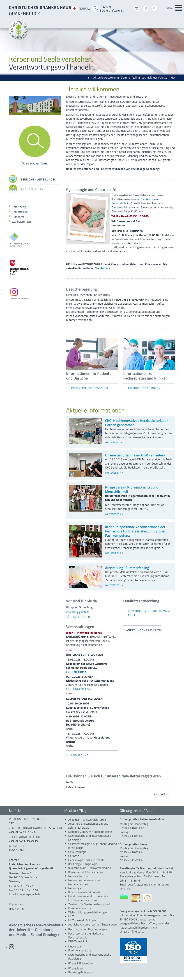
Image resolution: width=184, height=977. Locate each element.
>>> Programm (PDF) (78, 688)
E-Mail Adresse (76, 787)
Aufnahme (17, 217)
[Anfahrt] (145, 9)
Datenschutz (16, 909)
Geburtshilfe (119, 203)
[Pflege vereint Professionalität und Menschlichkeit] (85, 509)
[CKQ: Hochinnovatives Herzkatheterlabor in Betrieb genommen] (85, 442)
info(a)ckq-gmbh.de (77, 612)
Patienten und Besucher (89, 388)
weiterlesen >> (114, 442)
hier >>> (105, 268)
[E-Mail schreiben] (136, 9)
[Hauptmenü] (178, 8)
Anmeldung (18, 207)
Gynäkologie (148, 199)
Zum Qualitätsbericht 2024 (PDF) (148, 613)
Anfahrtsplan (19, 211)
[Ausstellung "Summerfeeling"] (85, 586)
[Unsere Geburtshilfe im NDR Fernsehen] (85, 475)
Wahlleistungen (21, 221)
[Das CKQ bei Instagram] (11, 948)
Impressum (15, 904)
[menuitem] (87, 819)
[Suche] (154, 9)
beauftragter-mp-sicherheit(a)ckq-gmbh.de (145, 886)
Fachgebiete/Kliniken (144, 388)
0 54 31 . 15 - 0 (80, 617)
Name (69, 782)
